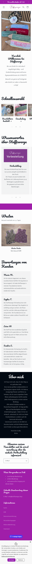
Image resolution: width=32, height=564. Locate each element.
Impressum (7, 529)
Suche (5, 508)
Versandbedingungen (10, 520)
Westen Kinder (16, 248)
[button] (4, 7)
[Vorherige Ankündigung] (3, 2)
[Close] (30, 542)
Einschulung (21, 118)
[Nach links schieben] (12, 127)
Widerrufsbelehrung (9, 524)
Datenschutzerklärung (10, 516)
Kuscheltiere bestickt (7, 119)
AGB (5, 512)
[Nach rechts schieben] (20, 127)
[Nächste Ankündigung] (29, 2)
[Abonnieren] (26, 461)
